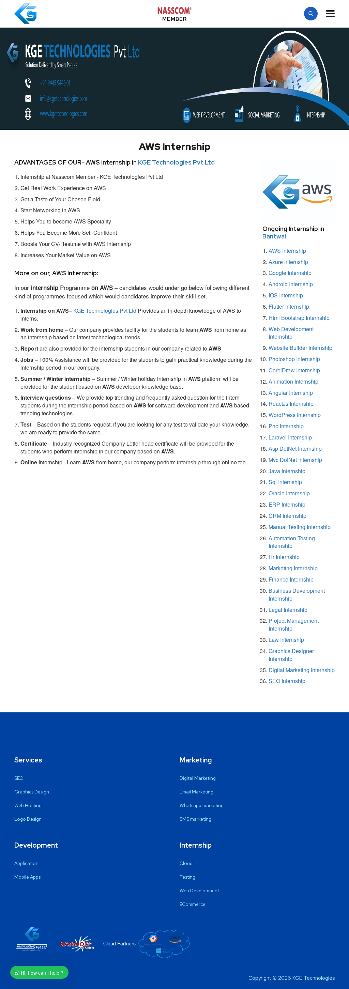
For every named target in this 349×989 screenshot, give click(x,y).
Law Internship (286, 640)
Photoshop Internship (294, 359)
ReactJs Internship (291, 403)
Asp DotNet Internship (295, 448)
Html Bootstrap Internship (299, 318)
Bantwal (274, 236)
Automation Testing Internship (292, 542)
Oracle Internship (289, 493)
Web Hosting (28, 805)
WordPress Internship (295, 415)
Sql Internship (285, 482)
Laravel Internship (290, 437)
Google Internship (290, 273)
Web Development (199, 890)
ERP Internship (287, 504)
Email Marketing (196, 792)
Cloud (186, 863)
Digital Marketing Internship (302, 670)
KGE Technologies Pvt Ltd (176, 162)
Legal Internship (288, 610)
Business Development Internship (297, 594)
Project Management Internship (294, 624)
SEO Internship (287, 681)
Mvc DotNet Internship (295, 460)
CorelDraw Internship (294, 370)
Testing (187, 877)
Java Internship (287, 471)
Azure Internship (288, 262)
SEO (19, 778)
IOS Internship (286, 295)
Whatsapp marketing (202, 805)
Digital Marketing (198, 778)
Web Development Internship (291, 333)
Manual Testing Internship (300, 527)
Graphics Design (31, 792)
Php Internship (286, 426)
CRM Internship (287, 516)
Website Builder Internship (300, 348)
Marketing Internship (293, 568)
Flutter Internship (289, 306)
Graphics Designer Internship (291, 655)
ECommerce (193, 904)
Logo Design (28, 819)
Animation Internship (293, 381)
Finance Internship (291, 579)
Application (26, 863)
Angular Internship (291, 393)
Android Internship (291, 284)
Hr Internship (284, 557)
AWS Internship (287, 250)
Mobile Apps (27, 877)
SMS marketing (195, 819)
